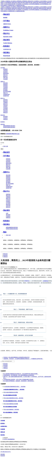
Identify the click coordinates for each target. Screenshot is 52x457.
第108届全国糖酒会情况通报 (10, 395)
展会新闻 (5, 365)
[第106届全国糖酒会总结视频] (10, 403)
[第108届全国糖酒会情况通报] (10, 392)
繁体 (2, 148)
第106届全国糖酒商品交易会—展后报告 (12, 401)
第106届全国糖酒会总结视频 (10, 406)
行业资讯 (5, 366)
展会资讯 (5, 255)
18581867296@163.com (12, 133)
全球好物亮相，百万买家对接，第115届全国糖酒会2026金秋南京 (18, 375)
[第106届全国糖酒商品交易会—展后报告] (13, 398)
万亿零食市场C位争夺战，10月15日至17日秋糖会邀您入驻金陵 (18, 379)
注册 (7, 146)
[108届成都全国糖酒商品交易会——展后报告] (14, 386)
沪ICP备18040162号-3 (6, 451)
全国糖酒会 (26, 281)
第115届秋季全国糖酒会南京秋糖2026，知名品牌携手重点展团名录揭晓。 (20, 373)
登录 (4, 146)
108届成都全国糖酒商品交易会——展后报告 (13, 389)
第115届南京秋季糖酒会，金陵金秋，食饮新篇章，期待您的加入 (18, 380)
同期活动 (5, 256)
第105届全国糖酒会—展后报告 (10, 412)
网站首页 (6, 152)
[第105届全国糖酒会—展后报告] (11, 409)
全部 (7, 213)
